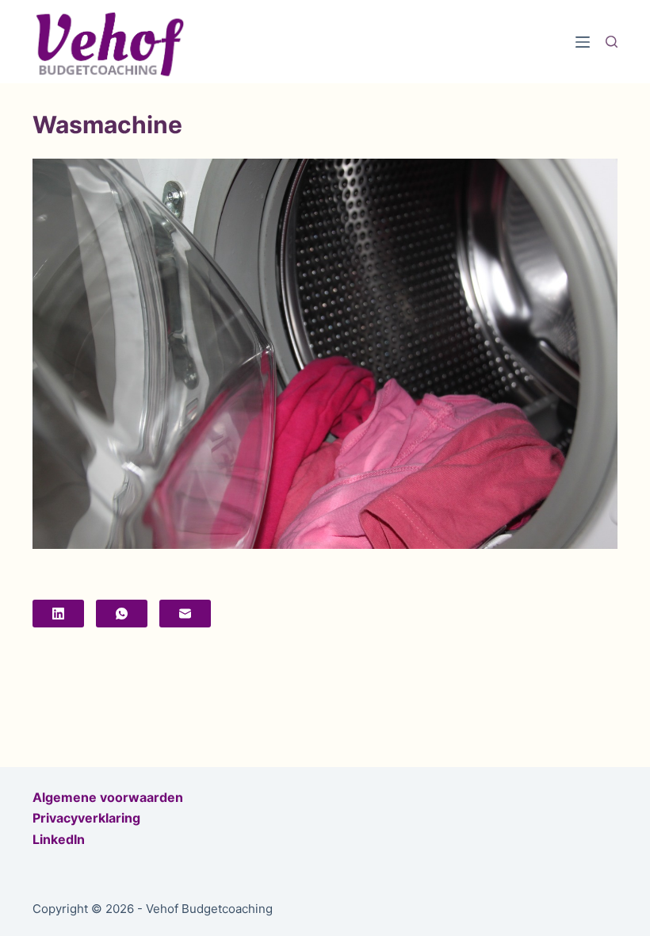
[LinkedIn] (58, 613)
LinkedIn (58, 839)
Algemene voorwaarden (107, 797)
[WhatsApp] (121, 613)
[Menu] (582, 42)
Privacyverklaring (86, 818)
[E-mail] (185, 613)
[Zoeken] (612, 42)
